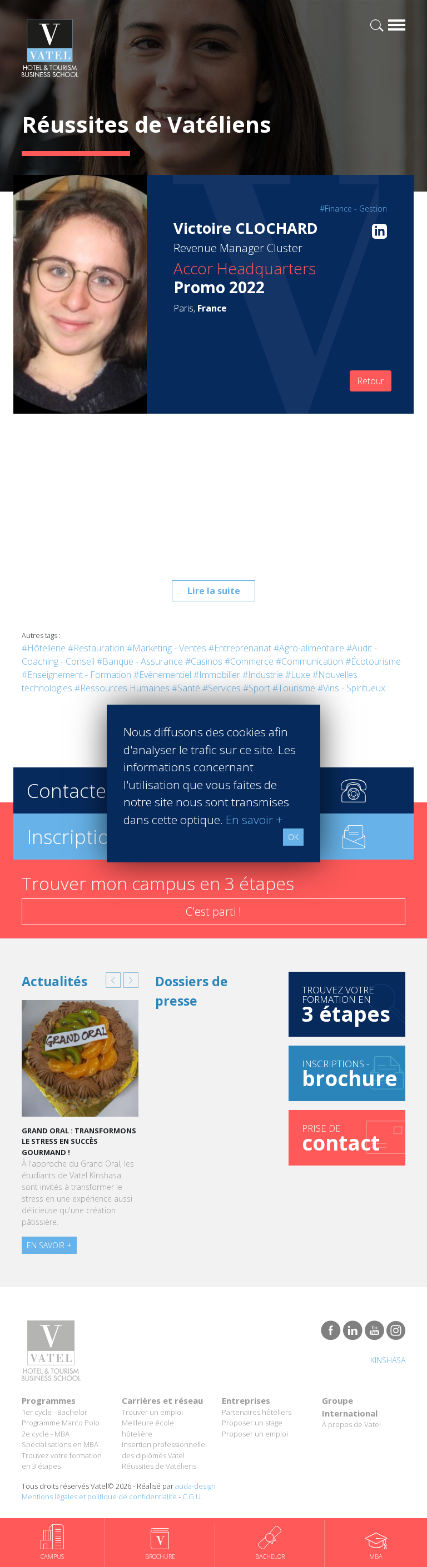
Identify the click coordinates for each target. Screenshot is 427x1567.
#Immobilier (216, 675)
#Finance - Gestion (353, 208)
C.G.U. (192, 1496)
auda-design (195, 1486)
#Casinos (203, 661)
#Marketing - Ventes (166, 648)
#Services (221, 688)
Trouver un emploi (152, 1412)
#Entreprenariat (239, 648)
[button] (113, 980)
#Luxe (297, 675)
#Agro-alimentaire (309, 648)
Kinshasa (387, 1360)
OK (293, 837)
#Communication (309, 661)
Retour (370, 381)
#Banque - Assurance (140, 661)
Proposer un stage (252, 1423)
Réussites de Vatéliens (159, 1466)
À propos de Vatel (351, 1424)
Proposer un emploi (255, 1434)
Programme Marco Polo (61, 1423)
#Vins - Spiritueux (351, 688)
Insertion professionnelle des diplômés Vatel (163, 1449)
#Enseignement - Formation (76, 675)
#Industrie (262, 675)
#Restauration (96, 648)
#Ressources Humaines (122, 688)
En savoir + (49, 1245)
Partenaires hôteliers (256, 1412)
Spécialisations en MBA (60, 1444)
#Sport (256, 688)
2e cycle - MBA (45, 1434)
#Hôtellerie (44, 648)
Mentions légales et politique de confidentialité (99, 1496)
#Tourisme (293, 688)
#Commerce (249, 661)
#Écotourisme (373, 661)
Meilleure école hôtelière (148, 1428)
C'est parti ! (213, 911)
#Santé (186, 688)
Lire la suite (213, 591)
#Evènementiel (162, 675)
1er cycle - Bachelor (54, 1412)
